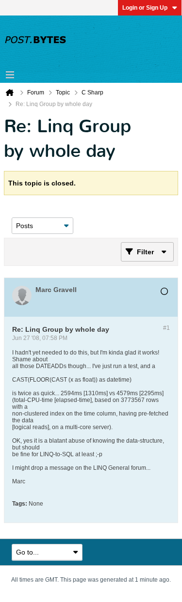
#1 (166, 327)
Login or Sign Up (144, 7)
